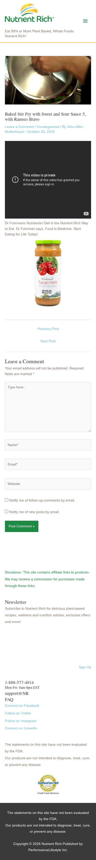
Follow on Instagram (21, 721)
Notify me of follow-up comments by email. (42, 500)
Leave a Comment (19, 127)
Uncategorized (48, 127)
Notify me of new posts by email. (34, 512)
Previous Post (48, 329)
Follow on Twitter (18, 713)
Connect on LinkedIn (21, 728)
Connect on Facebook (22, 705)
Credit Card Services (48, 793)
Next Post (48, 341)
